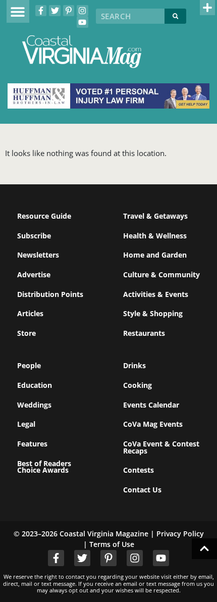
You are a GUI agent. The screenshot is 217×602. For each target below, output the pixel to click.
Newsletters (38, 255)
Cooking (137, 385)
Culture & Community (161, 274)
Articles (30, 313)
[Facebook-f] (40, 10)
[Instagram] (82, 10)
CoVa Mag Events (153, 424)
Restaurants (144, 333)
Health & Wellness (155, 235)
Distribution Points (50, 294)
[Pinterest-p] (68, 10)
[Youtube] (82, 21)
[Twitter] (54, 10)
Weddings (34, 405)
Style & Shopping (153, 313)
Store (26, 333)
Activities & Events (155, 294)
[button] (18, 11)
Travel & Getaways (155, 216)
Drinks (134, 365)
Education (34, 385)
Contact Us (142, 489)
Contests (138, 470)
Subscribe (34, 235)
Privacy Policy (180, 533)
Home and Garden (155, 255)
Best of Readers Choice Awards (44, 467)
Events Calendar (151, 405)
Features (32, 443)
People (29, 365)
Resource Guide (44, 216)
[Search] (176, 16)
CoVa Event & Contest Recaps (161, 447)
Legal (26, 424)
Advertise (33, 274)
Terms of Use (111, 544)
